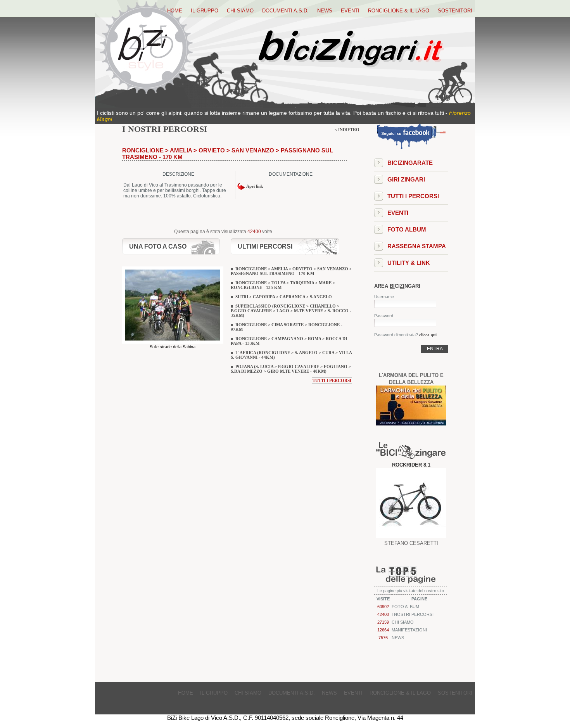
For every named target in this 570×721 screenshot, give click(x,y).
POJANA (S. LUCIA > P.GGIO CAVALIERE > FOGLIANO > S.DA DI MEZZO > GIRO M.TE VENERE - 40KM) (291, 368)
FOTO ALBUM (406, 229)
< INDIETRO (347, 129)
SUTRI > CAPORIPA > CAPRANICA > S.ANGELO (283, 296)
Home (174, 11)
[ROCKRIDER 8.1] (411, 536)
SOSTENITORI (455, 11)
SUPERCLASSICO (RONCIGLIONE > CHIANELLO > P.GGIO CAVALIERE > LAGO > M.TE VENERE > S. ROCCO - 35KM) (291, 311)
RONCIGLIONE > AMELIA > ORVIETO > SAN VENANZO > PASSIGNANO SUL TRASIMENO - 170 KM (291, 271)
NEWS (324, 11)
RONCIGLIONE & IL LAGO (398, 11)
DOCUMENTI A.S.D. (285, 11)
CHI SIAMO (240, 11)
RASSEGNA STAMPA (416, 246)
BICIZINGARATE (410, 162)
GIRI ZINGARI (406, 179)
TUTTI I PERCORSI (332, 380)
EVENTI (350, 11)
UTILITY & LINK (408, 262)
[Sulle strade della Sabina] (172, 342)
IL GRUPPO (204, 11)
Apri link (254, 186)
